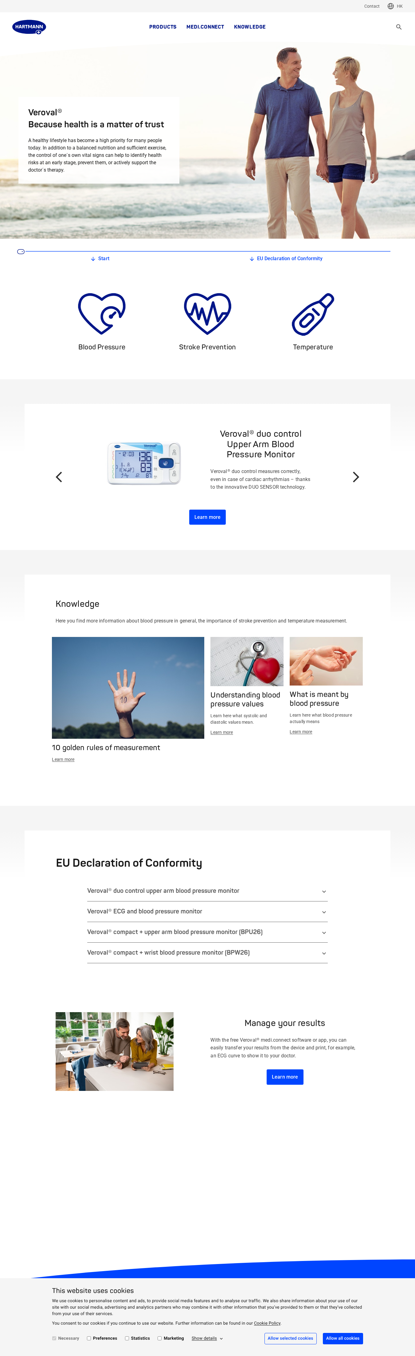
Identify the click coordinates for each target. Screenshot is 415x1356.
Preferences (105, 1338)
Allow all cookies (343, 1338)
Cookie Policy (267, 1323)
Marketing (174, 1338)
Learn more (207, 517)
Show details (204, 1338)
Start (103, 258)
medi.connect (205, 27)
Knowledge (250, 27)
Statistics (140, 1338)
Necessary (68, 1338)
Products (163, 27)
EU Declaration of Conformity (289, 258)
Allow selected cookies (290, 1338)
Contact (372, 6)
